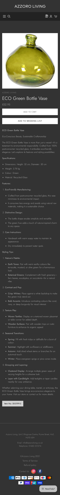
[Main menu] (4, 16)
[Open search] (9, 16)
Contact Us (24, 471)
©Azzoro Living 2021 (30, 456)
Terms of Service (30, 460)
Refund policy (30, 465)
